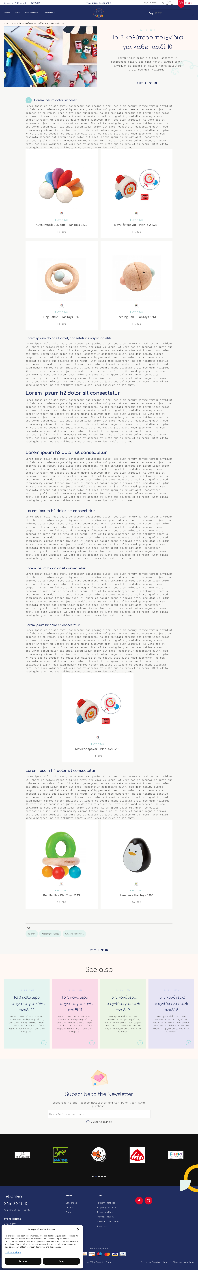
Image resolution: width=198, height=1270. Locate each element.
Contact (21, 3)
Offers (17, 12)
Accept (23, 1261)
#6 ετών (31, 933)
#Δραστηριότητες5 (50, 933)
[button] (78, 1229)
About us (9, 3)
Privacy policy (105, 1216)
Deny (61, 1261)
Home (6, 23)
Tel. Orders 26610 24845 (98, 3)
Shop (6, 12)
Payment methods (106, 1202)
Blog (14, 23)
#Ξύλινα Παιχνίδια (74, 933)
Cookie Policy (13, 1252)
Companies (48, 12)
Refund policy (105, 1212)
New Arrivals (31, 12)
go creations (186, 1262)
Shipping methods (106, 1207)
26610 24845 (16, 1203)
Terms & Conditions (108, 1221)
